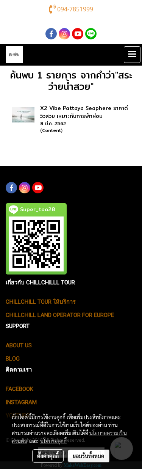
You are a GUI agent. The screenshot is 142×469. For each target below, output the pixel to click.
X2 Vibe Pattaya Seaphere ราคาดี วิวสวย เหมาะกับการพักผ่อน (84, 112)
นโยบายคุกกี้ (53, 441)
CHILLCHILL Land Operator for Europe (60, 315)
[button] (115, 54)
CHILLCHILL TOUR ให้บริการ (41, 301)
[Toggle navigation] (132, 54)
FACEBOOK (19, 389)
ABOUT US (19, 345)
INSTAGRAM (21, 402)
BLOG (13, 358)
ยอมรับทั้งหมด (89, 455)
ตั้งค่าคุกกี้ (48, 455)
